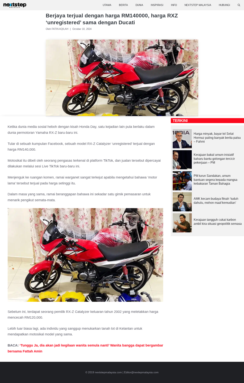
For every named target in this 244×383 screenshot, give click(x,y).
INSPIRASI (157, 5)
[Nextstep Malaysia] (15, 5)
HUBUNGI (224, 5)
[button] (239, 5)
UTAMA (107, 5)
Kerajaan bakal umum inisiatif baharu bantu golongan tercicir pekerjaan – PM (214, 158)
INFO (174, 5)
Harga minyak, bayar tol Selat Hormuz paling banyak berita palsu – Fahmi (217, 137)
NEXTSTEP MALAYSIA (198, 5)
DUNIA (139, 5)
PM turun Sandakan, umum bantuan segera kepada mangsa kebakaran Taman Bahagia (215, 179)
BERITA (123, 5)
